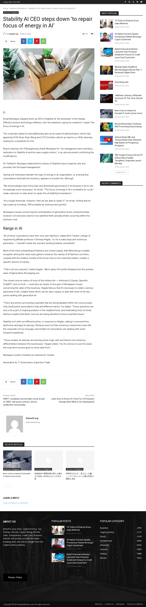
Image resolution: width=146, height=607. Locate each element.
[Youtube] (141, 2)
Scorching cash (121, 82)
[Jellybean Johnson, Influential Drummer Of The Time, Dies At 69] (106, 98)
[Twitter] (133, 2)
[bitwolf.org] (5, 33)
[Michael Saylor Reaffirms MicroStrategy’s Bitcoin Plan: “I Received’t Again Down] (106, 70)
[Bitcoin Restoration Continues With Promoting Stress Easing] (106, 127)
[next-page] (9, 486)
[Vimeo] (137, 2)
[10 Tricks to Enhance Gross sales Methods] (106, 23)
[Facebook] (125, 2)
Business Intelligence (18, 8)
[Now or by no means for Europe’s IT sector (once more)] (17, 460)
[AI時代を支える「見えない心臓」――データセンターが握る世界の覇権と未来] (80, 460)
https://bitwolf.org (33, 422)
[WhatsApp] (43, 41)
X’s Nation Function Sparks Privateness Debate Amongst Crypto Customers (128, 37)
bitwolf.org (13, 34)
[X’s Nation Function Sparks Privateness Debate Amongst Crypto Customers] (106, 37)
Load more (120, 172)
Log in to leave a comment (15, 503)
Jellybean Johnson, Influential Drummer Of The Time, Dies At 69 (129, 98)
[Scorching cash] (106, 85)
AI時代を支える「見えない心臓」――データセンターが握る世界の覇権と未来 (80, 476)
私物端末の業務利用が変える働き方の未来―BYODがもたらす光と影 (48, 476)
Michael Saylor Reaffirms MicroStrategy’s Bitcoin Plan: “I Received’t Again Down (128, 70)
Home (5, 8)
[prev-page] (5, 486)
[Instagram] (129, 2)
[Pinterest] (37, 41)
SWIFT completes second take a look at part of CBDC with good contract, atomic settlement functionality (24, 402)
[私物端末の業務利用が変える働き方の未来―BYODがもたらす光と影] (49, 460)
